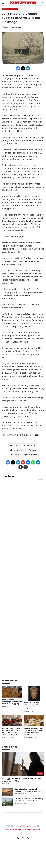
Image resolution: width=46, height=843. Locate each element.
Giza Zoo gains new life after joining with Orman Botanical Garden (29, 800)
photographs (31, 454)
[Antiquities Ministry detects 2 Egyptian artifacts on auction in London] (34, 693)
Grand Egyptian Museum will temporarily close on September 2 (28, 790)
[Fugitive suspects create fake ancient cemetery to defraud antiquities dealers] (34, 720)
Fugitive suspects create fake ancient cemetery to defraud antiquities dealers (34, 731)
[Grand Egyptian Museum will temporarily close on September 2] (7, 792)
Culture (14, 9)
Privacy (38, 829)
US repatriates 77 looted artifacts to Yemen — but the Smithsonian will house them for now (11, 731)
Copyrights (31, 829)
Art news (6, 9)
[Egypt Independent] (23, 3)
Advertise (13, 829)
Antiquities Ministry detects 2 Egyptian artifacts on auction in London (33, 706)
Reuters (6, 27)
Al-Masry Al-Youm (28, 826)
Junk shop (14, 454)
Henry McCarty (17, 450)
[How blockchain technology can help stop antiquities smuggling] (12, 691)
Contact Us (22, 829)
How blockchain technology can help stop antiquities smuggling (12, 701)
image (33, 450)
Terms (23, 833)
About (7, 829)
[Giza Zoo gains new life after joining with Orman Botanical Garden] (7, 802)
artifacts (16, 445)
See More (23, 810)
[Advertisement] (23, 580)
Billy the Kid (30, 445)
